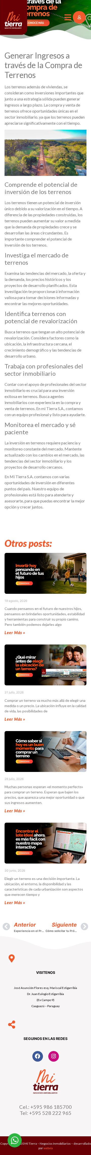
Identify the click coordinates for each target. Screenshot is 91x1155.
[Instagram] (53, 1056)
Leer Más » (15, 632)
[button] (67, 17)
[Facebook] (37, 1056)
